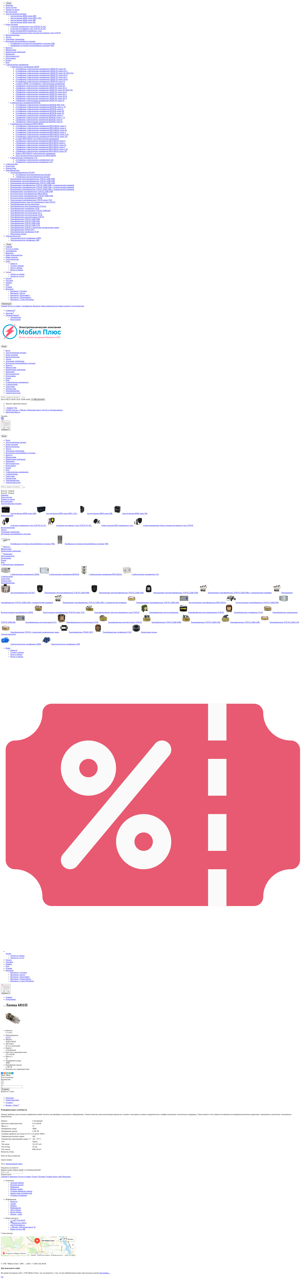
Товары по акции (13, 10)
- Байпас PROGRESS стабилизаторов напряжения (35, 153)
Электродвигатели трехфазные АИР (24, 240)
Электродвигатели (13, 236)
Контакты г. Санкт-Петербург (22, 300)
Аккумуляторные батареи (16, 14)
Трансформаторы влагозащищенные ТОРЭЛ (28, 206)
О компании (13, 1177)
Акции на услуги (17, 276)
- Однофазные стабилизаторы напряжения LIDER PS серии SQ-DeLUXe (44, 73)
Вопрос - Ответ (12, 1105)
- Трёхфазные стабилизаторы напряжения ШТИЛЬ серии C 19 (40, 117)
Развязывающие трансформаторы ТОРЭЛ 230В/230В (31, 192)
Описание (10, 1098)
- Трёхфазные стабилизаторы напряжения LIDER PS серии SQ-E (41, 92)
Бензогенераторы (13, 35)
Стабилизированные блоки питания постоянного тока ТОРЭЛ (35, 33)
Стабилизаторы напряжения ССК (23, 158)
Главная (9, 247)
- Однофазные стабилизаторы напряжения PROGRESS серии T (40, 132)
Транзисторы (11, 168)
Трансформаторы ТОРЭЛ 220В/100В (25, 219)
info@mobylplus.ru (17, 1225)
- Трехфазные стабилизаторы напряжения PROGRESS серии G (40, 141)
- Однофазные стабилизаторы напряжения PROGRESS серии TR (41, 137)
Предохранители (12, 56)
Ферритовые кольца (18, 234)
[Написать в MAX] (2, 419)
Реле (7, 62)
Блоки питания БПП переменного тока (26, 31)
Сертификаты (11, 251)
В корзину (5, 1089)
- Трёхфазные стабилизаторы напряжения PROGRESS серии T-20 (41, 149)
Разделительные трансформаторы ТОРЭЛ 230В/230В (31, 196)
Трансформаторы (12, 170)
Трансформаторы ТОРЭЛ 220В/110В (25, 221)
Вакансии (10, 253)
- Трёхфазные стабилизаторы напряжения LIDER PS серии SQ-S (41, 98)
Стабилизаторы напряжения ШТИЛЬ (25, 103)
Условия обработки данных (21, 1191)
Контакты (10, 289)
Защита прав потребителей (21, 1193)
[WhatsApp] (10, 1073)
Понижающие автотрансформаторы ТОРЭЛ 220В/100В (32, 179)
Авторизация (15, 317)
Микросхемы (11, 50)
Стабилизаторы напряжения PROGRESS (26, 124)
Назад (9, 3)
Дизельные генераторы (15, 39)
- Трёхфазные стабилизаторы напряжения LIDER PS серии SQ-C (41, 88)
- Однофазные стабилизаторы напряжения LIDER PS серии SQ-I (41, 77)
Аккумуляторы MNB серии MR (23, 20)
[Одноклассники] (5, 1073)
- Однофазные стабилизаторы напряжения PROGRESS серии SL (41, 130)
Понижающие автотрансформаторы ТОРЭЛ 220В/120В (32, 183)
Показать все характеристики (17, 1069)
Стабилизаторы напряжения (17, 65)
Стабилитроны (12, 164)
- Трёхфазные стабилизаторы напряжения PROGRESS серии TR (41, 151)
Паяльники (10, 54)
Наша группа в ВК (17, 1229)
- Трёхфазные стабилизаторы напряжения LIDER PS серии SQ (40, 86)
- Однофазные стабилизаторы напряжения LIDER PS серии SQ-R (41, 79)
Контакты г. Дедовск (18, 291)
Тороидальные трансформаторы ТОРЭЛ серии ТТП (31, 200)
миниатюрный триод (14, 1164)
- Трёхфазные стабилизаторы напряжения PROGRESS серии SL (40, 145)
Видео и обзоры (16, 270)
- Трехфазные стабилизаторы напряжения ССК (34, 162)
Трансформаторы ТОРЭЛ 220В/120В (25, 223)
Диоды (8, 37)
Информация (15, 1208)
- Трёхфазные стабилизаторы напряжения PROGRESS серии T (40, 147)
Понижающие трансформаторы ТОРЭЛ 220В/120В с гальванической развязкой (42, 189)
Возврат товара (16, 1189)
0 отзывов (9, 1032)
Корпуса (9, 48)
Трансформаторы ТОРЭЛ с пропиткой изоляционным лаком (34, 227)
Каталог (7, 493)
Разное (8, 60)
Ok (2, 1277)
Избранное (14, 1187)
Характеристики (12, 1100)
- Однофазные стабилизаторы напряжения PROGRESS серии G (40, 126)
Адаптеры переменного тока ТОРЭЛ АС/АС (28, 27)
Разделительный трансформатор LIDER (26, 198)
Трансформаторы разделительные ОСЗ (26, 213)
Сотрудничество (12, 259)
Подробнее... (105, 1273)
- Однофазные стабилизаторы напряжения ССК (34, 160)
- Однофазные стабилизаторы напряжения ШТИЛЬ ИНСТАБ (39, 105)
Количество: (6, 1079)
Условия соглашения (18, 1195)
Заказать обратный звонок (16, 404)
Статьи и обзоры (17, 266)
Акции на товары (17, 274)
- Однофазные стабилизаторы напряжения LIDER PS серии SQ (40, 69)
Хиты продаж (11, 7)
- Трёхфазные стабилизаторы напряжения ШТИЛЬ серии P (38, 120)
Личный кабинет (17, 1183)
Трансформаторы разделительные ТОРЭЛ (27, 217)
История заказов (17, 1185)
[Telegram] (7, 1073)
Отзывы (9, 287)
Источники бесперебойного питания (20, 41)
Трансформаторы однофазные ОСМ (24, 208)
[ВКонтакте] (2, 1073)
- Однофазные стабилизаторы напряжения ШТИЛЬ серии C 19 (40, 107)
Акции (8, 272)
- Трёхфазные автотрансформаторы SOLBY (32, 177)
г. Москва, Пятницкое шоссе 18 (22, 1227)
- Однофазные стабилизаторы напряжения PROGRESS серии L (40, 128)
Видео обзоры (16, 1212)
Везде (8, 351)
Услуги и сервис (12, 249)
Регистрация (15, 320)
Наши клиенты (12, 257)
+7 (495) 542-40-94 (17, 1220)
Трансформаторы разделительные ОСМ (26, 215)
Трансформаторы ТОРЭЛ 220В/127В (25, 225)
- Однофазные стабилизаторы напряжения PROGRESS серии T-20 (41, 134)
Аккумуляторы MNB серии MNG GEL (26, 18)
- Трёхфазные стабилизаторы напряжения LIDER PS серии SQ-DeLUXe (44, 90)
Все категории (11, 12)
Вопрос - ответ (16, 1214)
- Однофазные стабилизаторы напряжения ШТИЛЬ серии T (39, 115)
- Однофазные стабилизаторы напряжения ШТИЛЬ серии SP (39, 111)
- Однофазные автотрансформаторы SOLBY (33, 175)
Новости (13, 264)
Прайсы (9, 283)
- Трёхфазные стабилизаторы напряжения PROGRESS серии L (40, 143)
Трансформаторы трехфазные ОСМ (24, 232)
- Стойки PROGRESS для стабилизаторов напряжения (37, 139)
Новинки (9, 5)
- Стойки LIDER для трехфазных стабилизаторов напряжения (40, 84)
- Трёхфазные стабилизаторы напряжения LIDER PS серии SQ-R (41, 96)
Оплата (9, 278)
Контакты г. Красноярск (20, 295)
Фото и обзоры (16, 268)
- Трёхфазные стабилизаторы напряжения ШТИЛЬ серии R (39, 122)
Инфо (8, 261)
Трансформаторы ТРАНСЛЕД (22, 230)
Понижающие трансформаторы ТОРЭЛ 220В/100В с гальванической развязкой (42, 185)
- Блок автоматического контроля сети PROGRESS (35, 156)
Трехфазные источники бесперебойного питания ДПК (32, 46)
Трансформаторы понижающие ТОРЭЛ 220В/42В (30, 211)
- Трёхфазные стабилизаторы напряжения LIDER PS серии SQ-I (40, 94)
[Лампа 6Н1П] (12, 1027)
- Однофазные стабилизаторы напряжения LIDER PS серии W (40, 82)
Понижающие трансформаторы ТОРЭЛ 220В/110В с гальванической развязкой (42, 187)
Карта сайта (57, 1177)
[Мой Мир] (12, 1073)
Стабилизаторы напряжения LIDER (24, 67)
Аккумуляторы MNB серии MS (23, 22)
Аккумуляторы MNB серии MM (23, 16)
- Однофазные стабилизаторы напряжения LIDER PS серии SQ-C (41, 71)
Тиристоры (10, 166)
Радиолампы (11, 58)
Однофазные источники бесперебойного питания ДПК (32, 43)
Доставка (9, 280)
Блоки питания (12, 24)
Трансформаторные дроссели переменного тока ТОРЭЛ (32, 202)
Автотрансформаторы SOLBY (22, 172)
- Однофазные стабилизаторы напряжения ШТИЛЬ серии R (39, 109)
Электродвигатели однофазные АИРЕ (25, 238)
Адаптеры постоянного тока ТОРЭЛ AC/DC (28, 29)
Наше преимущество (14, 255)
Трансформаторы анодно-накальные (25, 204)
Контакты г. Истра (17, 293)
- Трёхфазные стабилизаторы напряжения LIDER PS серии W (39, 101)
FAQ (7, 285)
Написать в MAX (19, 1223)
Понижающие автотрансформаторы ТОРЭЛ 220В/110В (32, 181)
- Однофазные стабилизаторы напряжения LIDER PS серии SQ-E (41, 75)
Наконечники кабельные (16, 52)
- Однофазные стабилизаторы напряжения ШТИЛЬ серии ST (39, 113)
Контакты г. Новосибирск (20, 297)
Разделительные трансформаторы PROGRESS (29, 194)
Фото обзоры (15, 1210)
